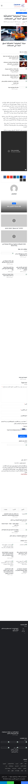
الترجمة (17, 763)
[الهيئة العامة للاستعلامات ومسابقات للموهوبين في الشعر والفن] (23, 64)
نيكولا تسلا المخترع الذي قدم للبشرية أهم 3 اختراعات (10, 530)
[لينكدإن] (18, 177)
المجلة (21, 10)
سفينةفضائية (11, 765)
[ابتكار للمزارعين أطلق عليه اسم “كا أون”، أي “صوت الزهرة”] (5, 751)
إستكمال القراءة (24, 474)
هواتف (22, 770)
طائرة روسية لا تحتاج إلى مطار (14, 206)
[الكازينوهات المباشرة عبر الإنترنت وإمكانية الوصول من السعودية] (21, 564)
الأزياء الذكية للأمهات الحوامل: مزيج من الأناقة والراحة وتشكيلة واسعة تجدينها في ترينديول (8, 571)
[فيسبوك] (24, 177)
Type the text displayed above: (13, 429)
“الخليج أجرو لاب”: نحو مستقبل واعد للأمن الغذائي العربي (9, 629)
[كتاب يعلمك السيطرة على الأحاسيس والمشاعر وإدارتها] (7, 256)
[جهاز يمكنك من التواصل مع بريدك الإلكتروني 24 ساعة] (23, 70)
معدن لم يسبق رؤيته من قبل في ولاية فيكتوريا (21, 254)
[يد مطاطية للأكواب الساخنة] (5, 743)
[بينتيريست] (11, 177)
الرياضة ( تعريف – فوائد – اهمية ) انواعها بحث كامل (10, 524)
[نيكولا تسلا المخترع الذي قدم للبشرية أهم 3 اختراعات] (23, 531)
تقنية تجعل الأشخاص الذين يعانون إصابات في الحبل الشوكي (21, 268)
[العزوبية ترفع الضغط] (21, 325)
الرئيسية (24, 10)
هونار (8, 770)
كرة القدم (19, 768)
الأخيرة (14, 509)
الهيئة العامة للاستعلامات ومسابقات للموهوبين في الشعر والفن (10, 63)
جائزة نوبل (17, 765)
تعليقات (5, 509)
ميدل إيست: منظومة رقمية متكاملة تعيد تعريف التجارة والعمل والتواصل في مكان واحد (7, 554)
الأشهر (22, 509)
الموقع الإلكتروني (24, 415)
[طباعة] (21, 180)
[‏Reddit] (8, 177)
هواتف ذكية (17, 770)
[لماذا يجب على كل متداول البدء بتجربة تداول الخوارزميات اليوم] (23, 57)
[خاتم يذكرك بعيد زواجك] (14, 750)
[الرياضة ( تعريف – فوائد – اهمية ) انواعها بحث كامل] (23, 525)
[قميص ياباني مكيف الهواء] (23, 750)
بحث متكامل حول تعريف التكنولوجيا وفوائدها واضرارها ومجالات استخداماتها (10, 514)
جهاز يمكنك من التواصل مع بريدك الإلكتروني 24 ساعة (11, 70)
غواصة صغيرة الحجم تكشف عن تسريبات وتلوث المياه (7, 274)
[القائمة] (1, 6)
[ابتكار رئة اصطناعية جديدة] (23, 89)
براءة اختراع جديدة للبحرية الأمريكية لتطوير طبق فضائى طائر (7, 268)
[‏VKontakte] (4, 177)
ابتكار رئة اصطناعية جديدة (13, 87)
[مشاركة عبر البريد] (24, 180)
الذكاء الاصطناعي (11, 763)
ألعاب (25, 763)
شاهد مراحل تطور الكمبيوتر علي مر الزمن (19, 520)
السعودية (4, 763)
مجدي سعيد (14, 768)
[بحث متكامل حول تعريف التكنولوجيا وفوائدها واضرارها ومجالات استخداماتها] (23, 515)
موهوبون (23, 21)
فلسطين (24, 768)
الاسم (25, 404)
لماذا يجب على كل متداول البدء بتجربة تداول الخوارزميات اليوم (10, 57)
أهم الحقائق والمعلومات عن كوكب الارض (18, 536)
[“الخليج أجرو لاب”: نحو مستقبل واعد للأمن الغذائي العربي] (23, 679)
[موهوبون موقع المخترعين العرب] (19, 5)
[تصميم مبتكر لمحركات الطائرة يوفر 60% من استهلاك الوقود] (23, 76)
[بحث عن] (26, 6)
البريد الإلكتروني (23, 409)
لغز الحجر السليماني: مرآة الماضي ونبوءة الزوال (22, 553)
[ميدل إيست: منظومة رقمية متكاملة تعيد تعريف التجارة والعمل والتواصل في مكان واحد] (7, 547)
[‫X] (21, 177)
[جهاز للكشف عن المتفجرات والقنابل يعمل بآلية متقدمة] (23, 82)
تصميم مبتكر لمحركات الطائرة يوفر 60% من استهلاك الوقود (10, 76)
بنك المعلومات (19, 13)
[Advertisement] (14, 491)
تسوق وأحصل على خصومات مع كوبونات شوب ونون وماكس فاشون (10, 732)
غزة (6, 765)
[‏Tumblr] (14, 177)
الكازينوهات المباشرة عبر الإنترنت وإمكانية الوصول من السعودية (21, 570)
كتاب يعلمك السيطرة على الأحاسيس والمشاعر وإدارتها (7, 261)
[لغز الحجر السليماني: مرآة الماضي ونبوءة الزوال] (21, 547)
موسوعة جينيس (7, 768)
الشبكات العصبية (23, 765)
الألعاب (21, 763)
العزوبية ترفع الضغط (23, 377)
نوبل (25, 770)
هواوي (12, 770)
